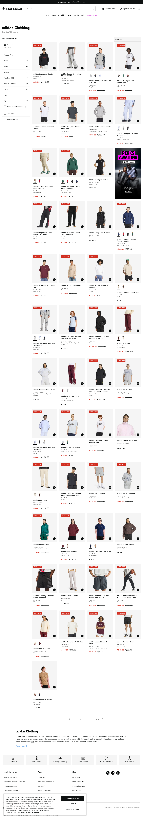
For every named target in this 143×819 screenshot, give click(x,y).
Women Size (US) (10, 84)
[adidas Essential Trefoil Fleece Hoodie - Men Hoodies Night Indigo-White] (77, 181)
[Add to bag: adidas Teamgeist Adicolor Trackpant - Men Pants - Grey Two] (54, 330)
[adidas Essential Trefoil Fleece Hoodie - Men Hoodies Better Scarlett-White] (67, 181)
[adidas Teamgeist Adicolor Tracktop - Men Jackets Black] (95, 75)
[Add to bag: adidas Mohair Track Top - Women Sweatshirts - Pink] (138, 434)
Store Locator (77, 781)
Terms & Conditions (10, 777)
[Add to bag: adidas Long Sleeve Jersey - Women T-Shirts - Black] (110, 226)
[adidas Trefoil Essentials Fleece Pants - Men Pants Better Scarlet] (39, 181)
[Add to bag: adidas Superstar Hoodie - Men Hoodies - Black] (54, 68)
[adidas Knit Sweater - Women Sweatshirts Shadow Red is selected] (63, 546)
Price (5, 95)
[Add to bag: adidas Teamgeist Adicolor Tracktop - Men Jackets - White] (54, 434)
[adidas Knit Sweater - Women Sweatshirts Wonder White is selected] (35, 643)
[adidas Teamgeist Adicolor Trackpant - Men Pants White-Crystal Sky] (39, 338)
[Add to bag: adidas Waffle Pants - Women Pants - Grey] (82, 590)
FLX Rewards (92, 15)
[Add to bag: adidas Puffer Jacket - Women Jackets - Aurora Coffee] (138, 538)
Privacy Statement (10, 786)
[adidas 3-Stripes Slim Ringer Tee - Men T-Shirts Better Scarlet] (128, 75)
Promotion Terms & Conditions (14, 781)
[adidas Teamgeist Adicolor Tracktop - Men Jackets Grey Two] (44, 442)
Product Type (8, 55)
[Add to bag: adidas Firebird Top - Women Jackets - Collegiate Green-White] (54, 538)
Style (5, 101)
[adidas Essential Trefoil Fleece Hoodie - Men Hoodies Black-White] (72, 181)
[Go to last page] (103, 719)
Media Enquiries (43, 790)
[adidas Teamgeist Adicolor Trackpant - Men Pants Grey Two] (123, 128)
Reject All (72, 804)
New (69, 15)
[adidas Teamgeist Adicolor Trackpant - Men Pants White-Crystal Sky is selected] (118, 128)
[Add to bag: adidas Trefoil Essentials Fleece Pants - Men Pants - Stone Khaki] (54, 174)
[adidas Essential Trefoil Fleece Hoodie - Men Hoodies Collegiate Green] (132, 234)
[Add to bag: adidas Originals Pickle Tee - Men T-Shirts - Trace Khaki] (82, 636)
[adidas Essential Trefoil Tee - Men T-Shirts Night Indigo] (39, 694)
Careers (40, 786)
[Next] (138, 2)
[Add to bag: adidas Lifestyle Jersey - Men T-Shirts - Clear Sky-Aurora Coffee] (82, 434)
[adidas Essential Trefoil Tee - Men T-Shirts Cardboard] (95, 546)
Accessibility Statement (12, 790)
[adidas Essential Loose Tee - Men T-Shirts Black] (123, 287)
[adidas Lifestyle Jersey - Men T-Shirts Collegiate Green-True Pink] (67, 442)
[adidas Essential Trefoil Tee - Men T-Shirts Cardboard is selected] (35, 694)
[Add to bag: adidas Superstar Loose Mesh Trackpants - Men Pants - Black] (54, 226)
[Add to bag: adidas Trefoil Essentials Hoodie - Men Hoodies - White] (110, 279)
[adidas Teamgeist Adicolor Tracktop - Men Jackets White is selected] (35, 442)
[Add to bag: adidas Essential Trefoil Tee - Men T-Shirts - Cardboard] (54, 687)
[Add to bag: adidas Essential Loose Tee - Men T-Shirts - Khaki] (138, 279)
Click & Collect (77, 790)
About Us (41, 777)
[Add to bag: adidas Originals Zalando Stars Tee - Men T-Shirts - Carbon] (82, 121)
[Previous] (5, 2)
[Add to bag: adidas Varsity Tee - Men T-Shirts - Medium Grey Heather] (138, 383)
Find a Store (7, 47)
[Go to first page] (69, 719)
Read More (20, 746)
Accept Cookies (72, 798)
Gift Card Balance (78, 786)
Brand (6, 61)
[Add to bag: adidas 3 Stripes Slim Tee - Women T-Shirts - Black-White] (110, 174)
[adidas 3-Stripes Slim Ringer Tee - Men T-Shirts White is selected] (118, 75)
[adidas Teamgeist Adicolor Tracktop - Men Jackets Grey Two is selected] (91, 75)
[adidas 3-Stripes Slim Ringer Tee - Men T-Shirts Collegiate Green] (123, 75)
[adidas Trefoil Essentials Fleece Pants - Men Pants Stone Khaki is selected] (35, 181)
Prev (75, 719)
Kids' (63, 15)
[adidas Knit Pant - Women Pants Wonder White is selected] (35, 494)
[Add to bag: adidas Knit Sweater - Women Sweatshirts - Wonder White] (54, 636)
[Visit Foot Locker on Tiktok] (113, 773)
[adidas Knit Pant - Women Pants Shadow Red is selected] (118, 338)
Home (3, 22)
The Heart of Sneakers (46, 781)
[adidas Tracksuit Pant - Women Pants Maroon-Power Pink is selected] (63, 391)
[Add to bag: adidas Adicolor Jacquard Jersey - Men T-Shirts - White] (54, 121)
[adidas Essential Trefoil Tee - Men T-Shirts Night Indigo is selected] (91, 546)
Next (98, 719)
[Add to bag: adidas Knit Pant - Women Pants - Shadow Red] (138, 330)
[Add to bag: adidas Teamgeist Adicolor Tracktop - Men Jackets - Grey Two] (110, 68)
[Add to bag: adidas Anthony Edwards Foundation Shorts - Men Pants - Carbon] (110, 590)
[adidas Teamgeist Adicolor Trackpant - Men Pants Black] (128, 128)
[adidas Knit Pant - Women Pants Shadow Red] (39, 494)
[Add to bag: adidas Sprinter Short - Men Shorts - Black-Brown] (138, 636)
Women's (55, 15)
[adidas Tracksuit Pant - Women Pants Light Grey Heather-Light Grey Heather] (67, 391)
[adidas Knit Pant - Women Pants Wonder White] (123, 338)
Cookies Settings (72, 809)
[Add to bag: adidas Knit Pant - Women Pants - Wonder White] (54, 487)
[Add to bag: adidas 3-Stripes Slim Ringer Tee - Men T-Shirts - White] (138, 68)
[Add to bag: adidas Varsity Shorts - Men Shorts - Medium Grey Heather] (110, 487)
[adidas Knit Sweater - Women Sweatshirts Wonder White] (67, 546)
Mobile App (76, 777)
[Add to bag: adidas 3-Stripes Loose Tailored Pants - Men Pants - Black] (82, 226)
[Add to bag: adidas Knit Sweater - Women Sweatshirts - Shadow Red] (82, 538)
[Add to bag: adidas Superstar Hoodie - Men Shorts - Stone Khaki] (82, 279)
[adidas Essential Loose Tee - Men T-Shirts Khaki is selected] (118, 287)
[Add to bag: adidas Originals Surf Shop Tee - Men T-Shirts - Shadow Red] (54, 279)
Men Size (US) (9, 78)
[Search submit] (92, 8)
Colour (6, 89)
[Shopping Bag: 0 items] (139, 8)
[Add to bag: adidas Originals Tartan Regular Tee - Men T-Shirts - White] (110, 434)
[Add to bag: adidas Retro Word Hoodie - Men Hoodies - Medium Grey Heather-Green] (110, 121)
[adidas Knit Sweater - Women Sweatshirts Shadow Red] (39, 643)
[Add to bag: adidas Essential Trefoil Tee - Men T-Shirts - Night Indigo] (110, 538)
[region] (71, 2)
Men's (47, 15)
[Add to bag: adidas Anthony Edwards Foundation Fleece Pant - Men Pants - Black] (138, 590)
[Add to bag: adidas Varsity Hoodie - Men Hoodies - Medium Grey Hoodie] (138, 487)
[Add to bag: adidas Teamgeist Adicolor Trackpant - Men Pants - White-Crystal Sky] (138, 121)
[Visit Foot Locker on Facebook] (118, 773)
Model (6, 66)
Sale (82, 15)
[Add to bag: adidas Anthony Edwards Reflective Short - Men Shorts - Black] (54, 590)
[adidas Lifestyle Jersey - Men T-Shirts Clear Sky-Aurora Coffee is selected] (63, 442)
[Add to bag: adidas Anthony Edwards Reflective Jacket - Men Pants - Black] (110, 330)
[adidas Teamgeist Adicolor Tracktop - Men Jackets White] (100, 75)
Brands (76, 15)
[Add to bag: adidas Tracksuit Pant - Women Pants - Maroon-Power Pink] (82, 383)
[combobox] (60, 8)
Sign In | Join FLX (129, 9)
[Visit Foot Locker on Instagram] (108, 773)
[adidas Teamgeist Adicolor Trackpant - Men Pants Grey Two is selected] (35, 338)
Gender (6, 72)
